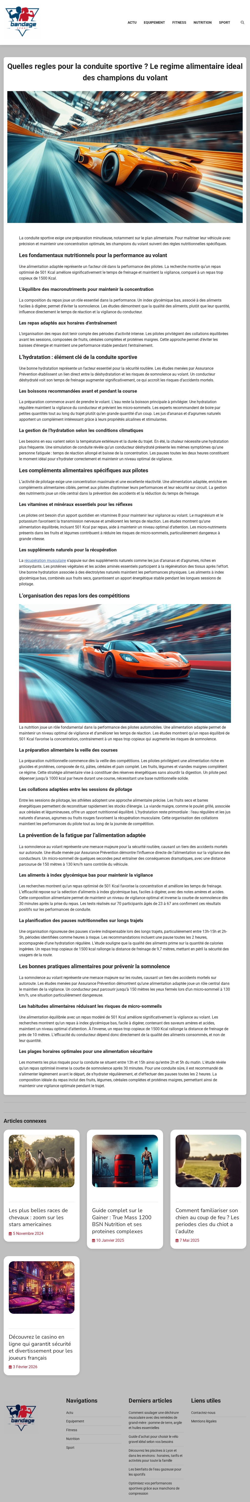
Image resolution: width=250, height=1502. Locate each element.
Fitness (179, 22)
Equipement (154, 22)
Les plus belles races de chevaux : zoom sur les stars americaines (38, 1217)
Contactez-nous (203, 1413)
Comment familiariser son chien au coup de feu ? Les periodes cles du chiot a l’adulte (207, 1221)
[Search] (242, 22)
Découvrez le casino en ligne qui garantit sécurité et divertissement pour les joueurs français (41, 1347)
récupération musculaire (45, 560)
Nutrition (203, 22)
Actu (132, 22)
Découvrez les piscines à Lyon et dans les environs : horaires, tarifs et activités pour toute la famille (156, 1456)
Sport (224, 22)
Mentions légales (204, 1421)
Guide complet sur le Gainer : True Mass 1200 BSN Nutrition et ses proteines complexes (121, 1221)
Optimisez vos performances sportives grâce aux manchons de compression (154, 1488)
